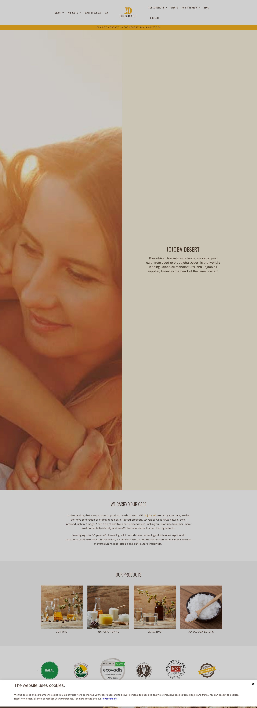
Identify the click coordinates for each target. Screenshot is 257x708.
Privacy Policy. (109, 698)
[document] (128, 354)
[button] (253, 684)
